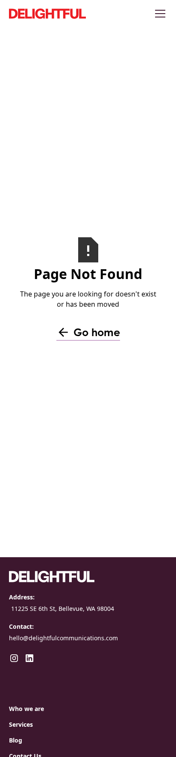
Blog (15, 740)
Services (21, 724)
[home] (73, 13)
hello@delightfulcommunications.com (63, 638)
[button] (158, 13)
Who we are (26, 709)
